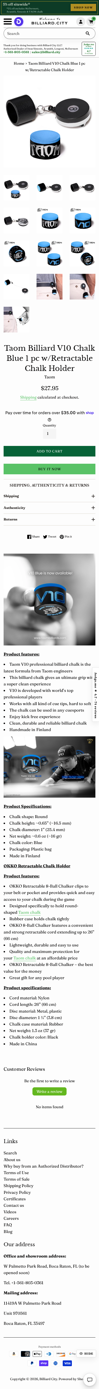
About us (12, 1159)
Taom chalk (24, 957)
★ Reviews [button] (95, 694)
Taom (23, 912)
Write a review (49, 1091)
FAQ (8, 1224)
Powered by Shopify (74, 1379)
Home (19, 63)
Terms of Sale (17, 1179)
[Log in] (80, 21)
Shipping (28, 397)
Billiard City (48, 1379)
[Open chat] (89, 1379)
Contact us (14, 1205)
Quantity (49, 425)
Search (10, 1152)
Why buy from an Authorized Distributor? (43, 1166)
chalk (35, 912)
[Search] (88, 33)
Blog (8, 1231)
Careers (11, 1218)
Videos (10, 1211)
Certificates (15, 1198)
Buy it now (49, 469)
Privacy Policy (17, 1192)
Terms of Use (16, 1172)
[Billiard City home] (49, 21)
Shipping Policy (18, 1185)
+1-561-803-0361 (16, 52)
